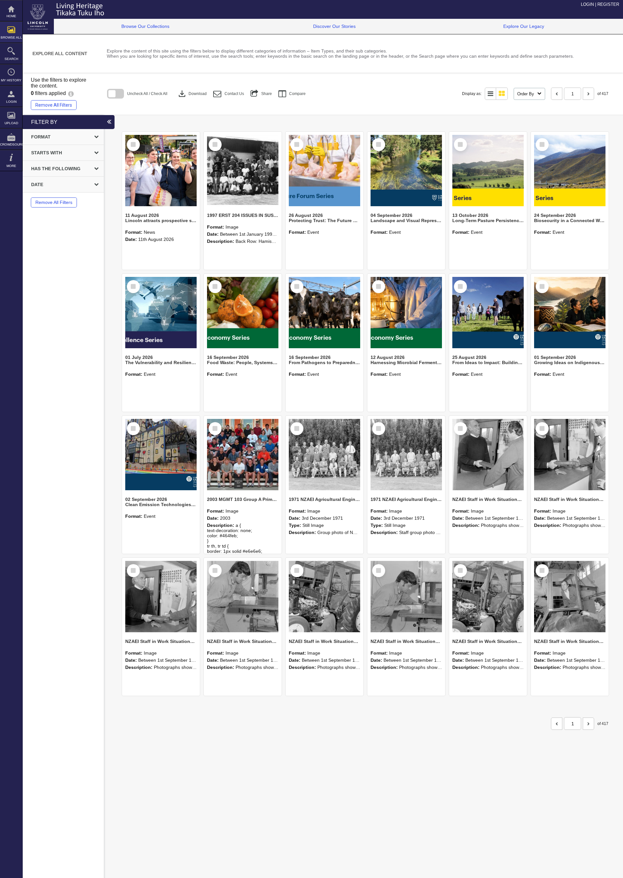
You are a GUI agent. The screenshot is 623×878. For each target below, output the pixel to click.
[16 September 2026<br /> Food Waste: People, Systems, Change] (242, 312)
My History (11, 80)
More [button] (11, 166)
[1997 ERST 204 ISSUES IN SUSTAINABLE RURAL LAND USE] (242, 170)
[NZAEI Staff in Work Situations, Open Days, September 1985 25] (488, 454)
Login (11, 101)
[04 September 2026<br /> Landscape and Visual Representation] (406, 170)
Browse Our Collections (145, 26)
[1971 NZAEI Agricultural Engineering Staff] (406, 454)
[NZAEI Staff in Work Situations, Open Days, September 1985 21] (324, 596)
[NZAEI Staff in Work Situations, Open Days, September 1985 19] (488, 596)
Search (11, 59)
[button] (228, 94)
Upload (11, 123)
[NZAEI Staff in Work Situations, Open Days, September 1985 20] (406, 596)
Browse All (11, 37)
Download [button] (192, 94)
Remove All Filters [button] (53, 105)
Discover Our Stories (334, 26)
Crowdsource (11, 144)
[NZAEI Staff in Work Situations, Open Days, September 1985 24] (569, 454)
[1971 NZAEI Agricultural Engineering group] (324, 454)
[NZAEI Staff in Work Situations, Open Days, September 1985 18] (569, 596)
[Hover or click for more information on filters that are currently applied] (71, 93)
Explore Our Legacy (523, 26)
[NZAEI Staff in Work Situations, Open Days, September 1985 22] (242, 596)
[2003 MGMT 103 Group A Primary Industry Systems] (242, 454)
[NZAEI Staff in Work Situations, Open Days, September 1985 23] (161, 596)
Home (11, 16)
